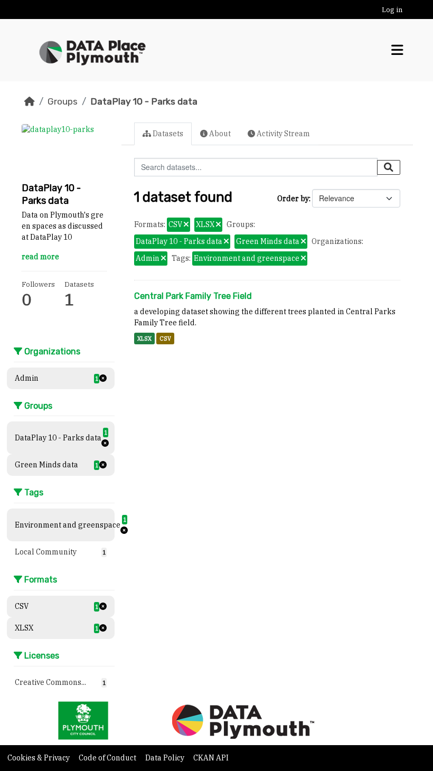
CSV (165, 338)
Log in (392, 9)
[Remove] (186, 225)
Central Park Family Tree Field (193, 296)
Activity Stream (282, 133)
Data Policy (165, 758)
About (219, 133)
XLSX (144, 338)
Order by (293, 198)
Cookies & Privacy (39, 758)
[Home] (29, 101)
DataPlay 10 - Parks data (143, 101)
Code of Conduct (108, 758)
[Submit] (388, 167)
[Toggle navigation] (397, 50)
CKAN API (211, 758)
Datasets (167, 133)
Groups (63, 101)
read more (40, 256)
